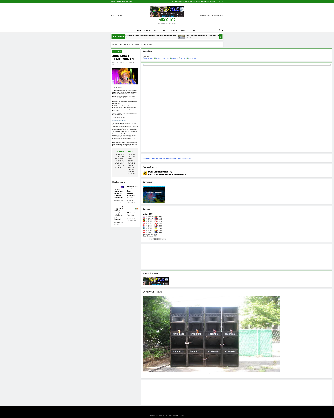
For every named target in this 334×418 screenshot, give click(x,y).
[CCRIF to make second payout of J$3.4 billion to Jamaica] (143, 37)
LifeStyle (174, 30)
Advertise (147, 30)
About (155, 30)
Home (139, 30)
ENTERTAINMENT (117, 51)
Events (164, 30)
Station (192, 30)
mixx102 (116, 63)
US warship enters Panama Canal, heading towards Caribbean (214, 35)
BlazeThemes (180, 415)
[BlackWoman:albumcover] (119, 120)
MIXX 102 (167, 20)
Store (183, 30)
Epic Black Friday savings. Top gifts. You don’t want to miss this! (167, 158)
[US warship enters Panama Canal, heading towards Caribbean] (190, 37)
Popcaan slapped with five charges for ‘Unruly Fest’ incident (118, 193)
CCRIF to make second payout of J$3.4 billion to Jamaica (198, 1)
